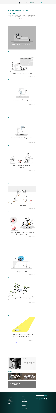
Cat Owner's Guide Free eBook (26, 407)
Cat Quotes (14, 11)
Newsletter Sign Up (24, 408)
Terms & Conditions (10, 396)
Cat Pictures (11, 11)
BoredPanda (12, 344)
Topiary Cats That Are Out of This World (15, 384)
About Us (23, 396)
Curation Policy (10, 397)
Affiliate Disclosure (10, 401)
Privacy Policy (9, 400)
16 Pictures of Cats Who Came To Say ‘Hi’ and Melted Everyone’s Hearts (29, 384)
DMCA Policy (9, 399)
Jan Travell (24, 11)
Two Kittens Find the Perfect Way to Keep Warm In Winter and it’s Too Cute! (29, 376)
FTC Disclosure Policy (10, 398)
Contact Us (23, 399)
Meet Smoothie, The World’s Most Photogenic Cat (15, 376)
